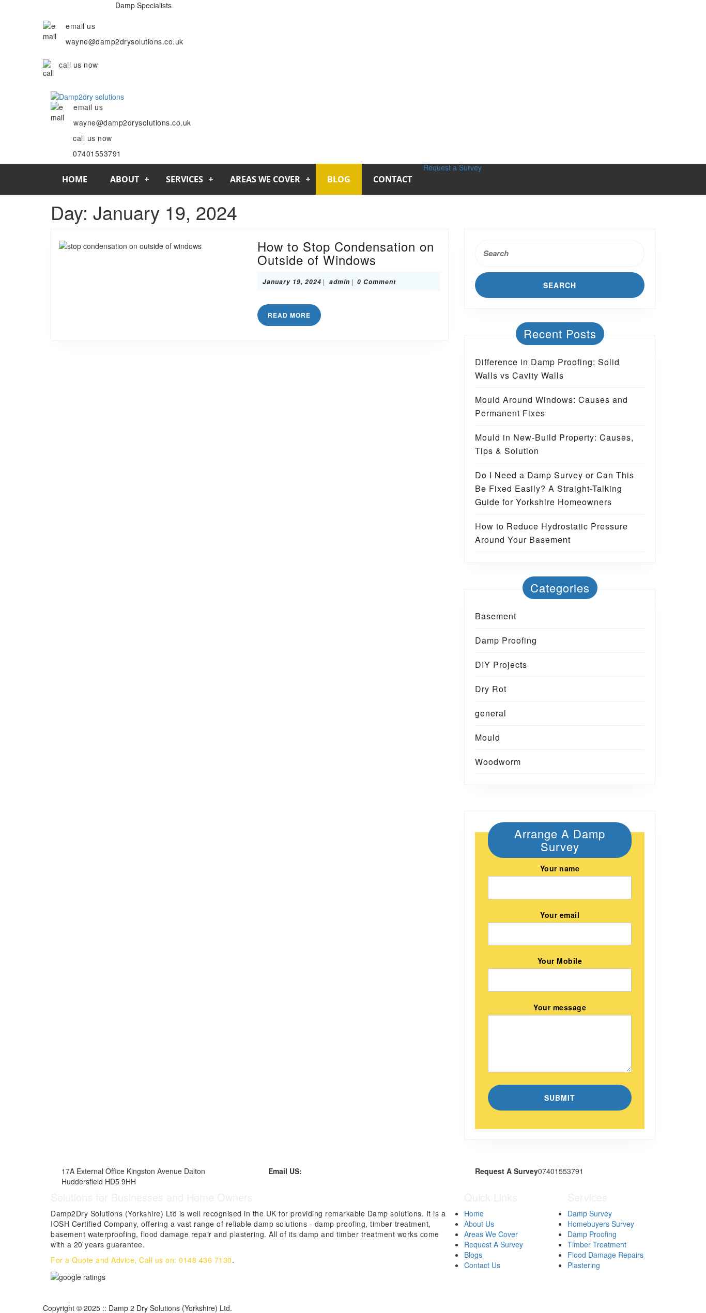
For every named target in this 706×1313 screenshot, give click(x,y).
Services (184, 179)
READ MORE (294, 317)
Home (74, 179)
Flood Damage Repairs (605, 1254)
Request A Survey (493, 1244)
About (124, 179)
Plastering (583, 1265)
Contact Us (482, 1265)
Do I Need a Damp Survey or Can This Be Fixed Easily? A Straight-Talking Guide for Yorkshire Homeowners (554, 488)
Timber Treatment (596, 1244)
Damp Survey (589, 1213)
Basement (495, 616)
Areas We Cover (265, 179)
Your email (559, 915)
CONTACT (392, 179)
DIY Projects (501, 664)
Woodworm (498, 762)
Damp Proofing (506, 640)
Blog (338, 179)
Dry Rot (491, 689)
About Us (479, 1223)
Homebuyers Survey (600, 1223)
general (491, 713)
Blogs (473, 1254)
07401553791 (83, 80)
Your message (559, 1007)
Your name (560, 868)
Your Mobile (560, 961)
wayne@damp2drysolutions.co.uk (357, 1171)
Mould (487, 737)
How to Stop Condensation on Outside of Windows (345, 253)
